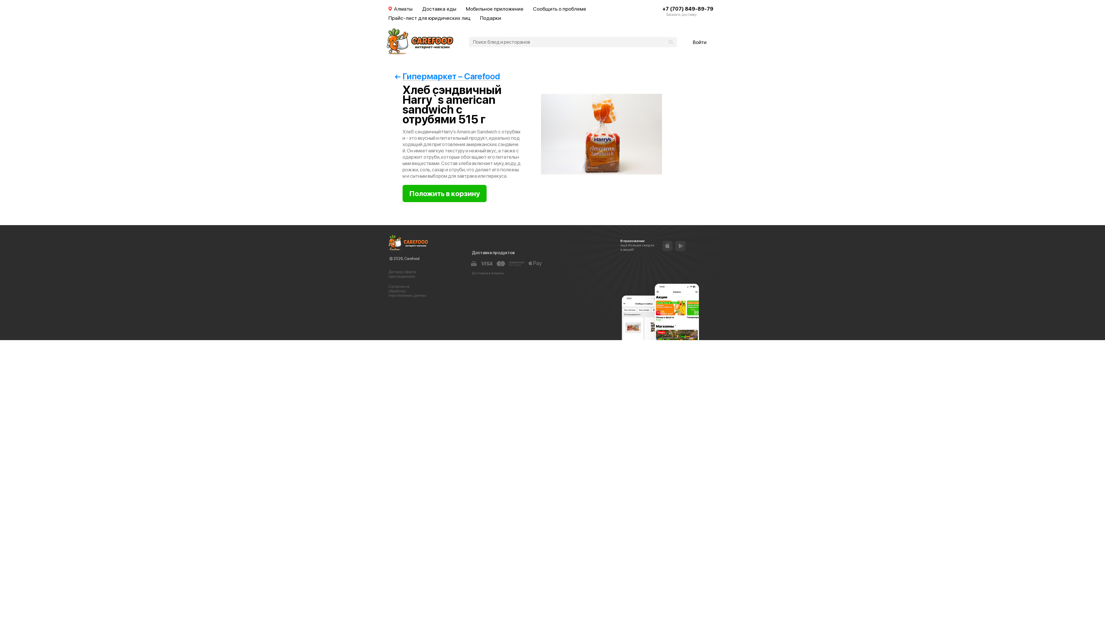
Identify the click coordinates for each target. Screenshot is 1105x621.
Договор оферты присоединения (402, 274)
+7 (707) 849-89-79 (687, 9)
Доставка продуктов (493, 252)
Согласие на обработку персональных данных (407, 291)
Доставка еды (439, 9)
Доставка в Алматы (488, 273)
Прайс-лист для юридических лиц (429, 18)
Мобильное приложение (494, 9)
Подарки (490, 18)
